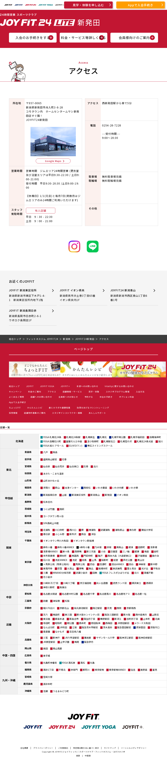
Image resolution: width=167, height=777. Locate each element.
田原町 (141, 547)
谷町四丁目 (132, 618)
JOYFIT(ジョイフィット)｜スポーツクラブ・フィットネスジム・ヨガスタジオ (90, 751)
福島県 (28, 487)
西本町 (82, 623)
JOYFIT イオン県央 (78, 295)
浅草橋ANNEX (50, 551)
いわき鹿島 (101, 487)
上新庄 (155, 614)
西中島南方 (141, 614)
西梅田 (108, 623)
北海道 (19, 441)
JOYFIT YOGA (47, 386)
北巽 (157, 618)
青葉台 (63, 587)
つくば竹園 (49, 509)
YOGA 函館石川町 (52, 441)
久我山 (70, 568)
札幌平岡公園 (119, 437)
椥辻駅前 (97, 608)
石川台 (46, 560)
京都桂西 (131, 608)
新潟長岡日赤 (50, 494)
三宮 (45, 637)
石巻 (86, 466)
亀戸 (100, 555)
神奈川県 (28, 585)
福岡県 (28, 669)
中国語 (88, 755)
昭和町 (58, 623)
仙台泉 (46, 466)
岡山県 (28, 648)
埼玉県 (28, 531)
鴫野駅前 (104, 618)
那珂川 (86, 669)
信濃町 (103, 564)
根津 (131, 547)
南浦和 (92, 529)
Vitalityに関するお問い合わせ (119, 386)
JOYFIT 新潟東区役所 (27, 295)
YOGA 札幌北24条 (52, 437)
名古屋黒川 (105, 593)
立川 (136, 572)
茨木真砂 (107, 627)
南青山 (119, 547)
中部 (8, 597)
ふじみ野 (59, 534)
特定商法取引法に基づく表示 (86, 748)
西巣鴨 (78, 551)
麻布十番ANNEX (65, 547)
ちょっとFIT (15, 407)
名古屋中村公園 (70, 593)
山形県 (28, 480)
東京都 (28, 562)
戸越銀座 (142, 555)
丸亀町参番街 (50, 662)
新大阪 (126, 614)
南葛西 (75, 555)
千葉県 (28, 540)
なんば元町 (49, 627)
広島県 (28, 655)
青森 (55, 452)
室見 (154, 669)
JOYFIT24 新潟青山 (128, 295)
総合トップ (14, 386)
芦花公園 (127, 560)
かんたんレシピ (34, 407)
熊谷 (83, 534)
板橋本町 (103, 568)
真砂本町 (47, 684)
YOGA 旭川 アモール (53, 445)
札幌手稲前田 (137, 437)
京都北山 (64, 608)
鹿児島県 (28, 683)
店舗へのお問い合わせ (41, 396)
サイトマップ (110, 748)
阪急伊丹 (88, 642)
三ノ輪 (126, 551)
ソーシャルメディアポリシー (134, 748)
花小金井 (47, 577)
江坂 (74, 627)
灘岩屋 (87, 637)
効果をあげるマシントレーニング (93, 407)
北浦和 (46, 529)
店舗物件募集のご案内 (35, 412)
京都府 (28, 607)
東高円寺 (47, 568)
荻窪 (59, 568)
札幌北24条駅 (73, 437)
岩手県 (28, 459)
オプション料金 (126, 396)
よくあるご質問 (16, 396)
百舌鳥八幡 (75, 631)
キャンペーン (15, 391)
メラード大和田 (142, 623)
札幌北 (103, 437)
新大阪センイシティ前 (88, 614)
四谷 (92, 564)
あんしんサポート (97, 412)
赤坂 (109, 547)
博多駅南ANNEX (117, 669)
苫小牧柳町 (93, 441)
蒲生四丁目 (89, 618)
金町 (156, 551)
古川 (95, 466)
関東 (8, 547)
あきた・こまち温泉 (53, 473)
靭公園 (70, 623)
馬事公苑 (80, 564)
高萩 (62, 509)
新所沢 (72, 534)
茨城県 (28, 508)
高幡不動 (148, 572)
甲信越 (9, 498)
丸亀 (92, 662)
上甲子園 (64, 642)
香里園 (46, 631)
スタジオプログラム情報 (117, 391)
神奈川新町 (49, 587)
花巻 (64, 459)
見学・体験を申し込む (88, 5)
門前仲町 (88, 555)
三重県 (28, 600)
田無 (94, 572)
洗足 (74, 560)
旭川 (160, 441)
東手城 (46, 655)
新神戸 (56, 637)
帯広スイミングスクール (100, 445)
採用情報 (13, 412)
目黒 (84, 560)
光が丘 (144, 568)
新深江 (117, 618)
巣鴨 (81, 568)
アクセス (52, 391)
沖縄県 (28, 690)
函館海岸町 (155, 437)
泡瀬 (45, 691)
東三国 (68, 614)
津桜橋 (56, 600)
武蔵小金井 (81, 572)
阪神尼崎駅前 (145, 637)
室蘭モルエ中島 (74, 441)
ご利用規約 (63, 748)
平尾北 (62, 669)
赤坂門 (74, 669)
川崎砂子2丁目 (50, 583)
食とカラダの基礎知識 (59, 407)
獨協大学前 (147, 529)
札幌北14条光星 (145, 441)
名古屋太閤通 (50, 593)
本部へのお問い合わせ (87, 386)
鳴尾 (77, 642)
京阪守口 (154, 627)
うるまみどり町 (61, 691)
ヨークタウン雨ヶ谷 (53, 516)
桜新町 (104, 560)
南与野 (132, 529)
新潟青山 (95, 494)
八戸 (45, 452)
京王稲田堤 (85, 583)
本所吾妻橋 (49, 555)
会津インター (72, 487)
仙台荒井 (59, 466)
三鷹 (45, 572)
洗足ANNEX (61, 560)
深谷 (93, 534)
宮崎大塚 (47, 677)
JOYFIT (30, 386)
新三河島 (91, 551)
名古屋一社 (140, 593)
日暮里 (114, 551)
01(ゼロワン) (75, 445)
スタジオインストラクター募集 (67, 412)
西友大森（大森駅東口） (120, 555)
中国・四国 (8, 655)
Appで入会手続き (140, 5)
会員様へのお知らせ (68, 396)
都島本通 (59, 618)
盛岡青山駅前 (50, 459)
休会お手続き (106, 396)
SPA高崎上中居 (51, 523)
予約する (88, 396)
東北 (8, 470)
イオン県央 (122, 494)
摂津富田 (140, 627)
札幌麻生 (90, 437)
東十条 (66, 551)
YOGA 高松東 (68, 662)
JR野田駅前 (123, 623)
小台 (103, 551)
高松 (82, 662)
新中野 (154, 564)
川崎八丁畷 (69, 583)
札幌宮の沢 (126, 441)
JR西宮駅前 (49, 642)
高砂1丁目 (48, 669)
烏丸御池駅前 (81, 608)
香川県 (28, 662)
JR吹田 (63, 627)
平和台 (156, 568)
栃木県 (28, 516)
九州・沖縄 (8, 680)
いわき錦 (133, 487)
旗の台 (155, 555)
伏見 (109, 608)
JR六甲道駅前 (72, 637)
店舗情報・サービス (72, 391)
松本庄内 (47, 501)
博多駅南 (99, 669)
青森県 (28, 452)
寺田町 (46, 623)
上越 (64, 494)
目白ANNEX (118, 564)
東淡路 (46, 618)
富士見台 (131, 568)
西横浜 (149, 583)
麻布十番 (47, 547)
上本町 (146, 618)
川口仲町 (59, 529)
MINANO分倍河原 (62, 572)
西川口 (72, 529)
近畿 (8, 624)
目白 (131, 564)
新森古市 (74, 618)
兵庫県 (28, 639)
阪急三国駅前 (111, 614)
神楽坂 (142, 564)
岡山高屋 (57, 648)
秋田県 (28, 473)
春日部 (46, 534)
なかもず (59, 631)
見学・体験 (94, 391)
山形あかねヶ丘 (51, 480)
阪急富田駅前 (124, 627)
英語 (78, 755)
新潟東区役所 (78, 494)
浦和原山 (119, 529)
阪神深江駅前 (126, 637)
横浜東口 (136, 583)
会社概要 (24, 748)
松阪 (67, 600)
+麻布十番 (84, 547)
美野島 (143, 669)
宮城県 (28, 466)
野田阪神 (95, 623)
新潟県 (28, 494)
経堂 (116, 560)
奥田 (45, 648)
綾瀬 (137, 551)
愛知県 (28, 593)
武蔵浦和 (105, 529)
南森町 (56, 614)
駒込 (91, 568)
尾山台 (140, 560)
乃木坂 (98, 547)
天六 (45, 614)
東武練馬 (117, 568)
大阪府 (28, 623)
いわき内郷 (118, 487)
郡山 (57, 487)
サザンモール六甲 (105, 637)
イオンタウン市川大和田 (55, 540)
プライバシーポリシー (43, 748)
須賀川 (46, 487)
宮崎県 (28, 676)
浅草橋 (153, 547)
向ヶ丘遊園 (102, 583)
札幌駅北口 (109, 441)
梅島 (146, 551)
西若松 (87, 487)
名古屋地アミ (123, 593)
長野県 (28, 501)
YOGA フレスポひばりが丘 (115, 572)
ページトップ (83, 349)
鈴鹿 (45, 600)
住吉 (133, 669)
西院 (119, 608)
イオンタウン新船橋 (83, 540)
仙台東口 (74, 466)
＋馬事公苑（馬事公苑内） (57, 564)
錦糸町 (63, 555)
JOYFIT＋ (65, 386)
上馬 (94, 560)
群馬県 (28, 523)
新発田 (108, 494)
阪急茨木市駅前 (90, 627)
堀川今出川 (49, 608)
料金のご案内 (34, 391)
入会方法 (140, 391)
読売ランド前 (120, 583)
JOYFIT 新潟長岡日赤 (26, 315)
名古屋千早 (89, 593)
